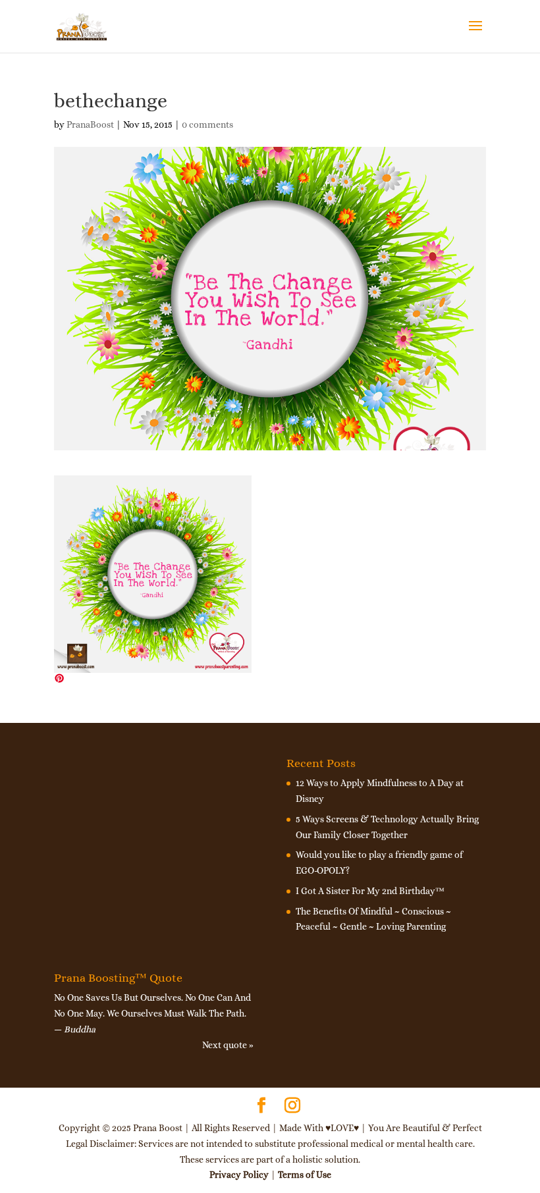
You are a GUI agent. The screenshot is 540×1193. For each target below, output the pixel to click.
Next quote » (228, 1045)
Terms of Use (304, 1174)
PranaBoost (90, 124)
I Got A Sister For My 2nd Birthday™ (370, 891)
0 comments (207, 124)
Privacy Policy (239, 1174)
